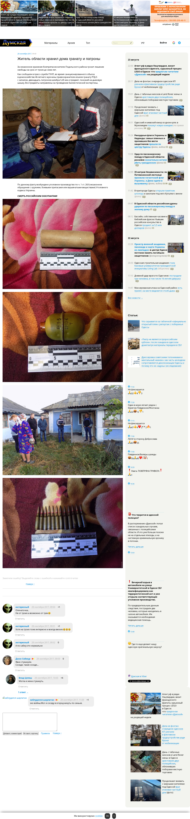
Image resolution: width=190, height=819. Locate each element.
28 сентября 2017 (24, 53)
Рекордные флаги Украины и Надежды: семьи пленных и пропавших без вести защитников (150, 139)
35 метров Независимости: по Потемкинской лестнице (150, 173)
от (149, 87)
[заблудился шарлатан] (15, 697)
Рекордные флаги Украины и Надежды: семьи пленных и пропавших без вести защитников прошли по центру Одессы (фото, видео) (56, 21)
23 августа (133, 59)
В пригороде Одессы (145, 190)
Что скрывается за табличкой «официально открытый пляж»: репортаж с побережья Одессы (164, 324)
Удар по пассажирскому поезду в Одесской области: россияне (149, 157)
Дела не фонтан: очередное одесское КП (155, 81)
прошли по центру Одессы (147, 145)
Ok (107, 815)
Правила (45, 733)
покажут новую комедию (160, 125)
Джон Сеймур (23, 658)
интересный (22, 607)
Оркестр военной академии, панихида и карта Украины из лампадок (150, 247)
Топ (88, 43)
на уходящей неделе (158, 74)
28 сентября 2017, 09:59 (48, 658)
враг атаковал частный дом (150, 114)
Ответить (20, 618)
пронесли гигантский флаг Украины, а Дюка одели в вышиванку (149, 180)
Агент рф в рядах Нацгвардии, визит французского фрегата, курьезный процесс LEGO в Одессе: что (158, 68)
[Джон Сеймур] (7, 664)
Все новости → (135, 297)
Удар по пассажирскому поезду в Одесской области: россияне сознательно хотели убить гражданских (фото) (93, 21)
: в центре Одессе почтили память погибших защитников (150, 253)
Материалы (51, 43)
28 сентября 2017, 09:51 (43, 626)
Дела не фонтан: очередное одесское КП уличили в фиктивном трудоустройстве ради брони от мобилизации (173, 735)
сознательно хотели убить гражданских (150, 161)
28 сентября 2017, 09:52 (43, 642)
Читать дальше (135, 546)
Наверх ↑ (30, 584)
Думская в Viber (139, 676)
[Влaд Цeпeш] (11, 683)
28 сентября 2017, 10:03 (46, 677)
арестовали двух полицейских (157, 97)
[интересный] (7, 612)
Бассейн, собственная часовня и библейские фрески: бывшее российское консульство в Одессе (150, 221)
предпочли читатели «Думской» (172, 713)
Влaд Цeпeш (25, 677)
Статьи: (133, 315)
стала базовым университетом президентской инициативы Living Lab (155, 265)
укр (143, 42)
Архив (71, 43)
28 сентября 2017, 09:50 (43, 607)
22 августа (133, 238)
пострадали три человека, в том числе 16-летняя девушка (157, 277)
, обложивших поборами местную (156, 98)
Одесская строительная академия (151, 262)
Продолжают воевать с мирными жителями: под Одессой (147, 110)
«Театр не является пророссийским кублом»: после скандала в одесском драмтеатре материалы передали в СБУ (162, 342)
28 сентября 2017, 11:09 (72, 699)
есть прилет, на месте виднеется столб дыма (158, 289)
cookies (99, 815)
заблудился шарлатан (42, 699)
